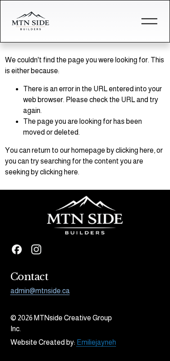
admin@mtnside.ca (40, 291)
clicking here (135, 150)
